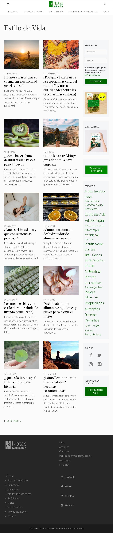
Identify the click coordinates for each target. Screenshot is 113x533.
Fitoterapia (94, 220)
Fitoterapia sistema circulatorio (94, 226)
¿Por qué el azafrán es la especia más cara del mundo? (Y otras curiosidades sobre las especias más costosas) (60, 85)
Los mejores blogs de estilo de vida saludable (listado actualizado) (21, 307)
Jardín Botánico (94, 260)
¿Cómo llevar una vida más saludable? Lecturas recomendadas (59, 384)
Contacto (64, 451)
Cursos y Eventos (14, 507)
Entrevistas (92, 209)
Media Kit (64, 464)
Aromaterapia (92, 200)
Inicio (62, 442)
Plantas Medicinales (32, 11)
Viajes (106, 11)
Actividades (14, 498)
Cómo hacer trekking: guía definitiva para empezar (59, 159)
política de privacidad (92, 75)
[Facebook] (91, 355)
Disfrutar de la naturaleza (83, 11)
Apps (88, 196)
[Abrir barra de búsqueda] (105, 4)
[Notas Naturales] (56, 4)
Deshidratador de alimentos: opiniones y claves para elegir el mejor (59, 309)
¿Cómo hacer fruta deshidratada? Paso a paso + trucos (19, 159)
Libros (89, 265)
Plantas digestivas (93, 287)
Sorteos (89, 330)
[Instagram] (91, 364)
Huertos (89, 239)
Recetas (90, 315)
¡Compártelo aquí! (96, 391)
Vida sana (12, 11)
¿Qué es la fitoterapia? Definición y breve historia (20, 382)
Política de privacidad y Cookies (75, 455)
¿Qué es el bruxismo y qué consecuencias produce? (20, 233)
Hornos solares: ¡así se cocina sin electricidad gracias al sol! (20, 81)
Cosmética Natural (94, 205)
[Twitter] (99, 355)
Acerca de (64, 446)
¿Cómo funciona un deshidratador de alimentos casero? (58, 233)
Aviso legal (64, 460)
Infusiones (93, 255)
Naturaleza (93, 271)
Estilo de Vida (95, 214)
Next (17, 420)
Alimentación (56, 11)
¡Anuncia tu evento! (17, 511)
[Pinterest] (99, 364)
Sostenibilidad (93, 334)
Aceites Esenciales (95, 191)
